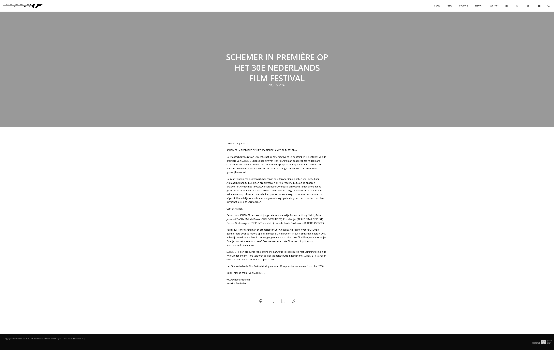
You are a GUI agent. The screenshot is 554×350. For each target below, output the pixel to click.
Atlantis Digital (56, 338)
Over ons (463, 5)
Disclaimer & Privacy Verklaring (74, 338)
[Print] (261, 300)
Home (437, 5)
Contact (494, 5)
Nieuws (479, 5)
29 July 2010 (277, 85)
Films (449, 5)
